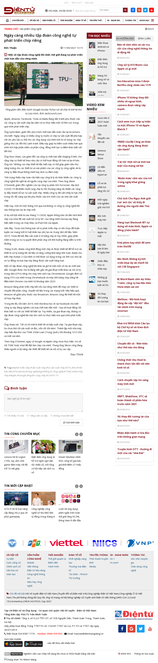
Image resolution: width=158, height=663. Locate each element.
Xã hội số (34, 20)
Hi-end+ (114, 562)
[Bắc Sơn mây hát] (99, 219)
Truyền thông (97, 20)
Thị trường (74, 578)
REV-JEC (89, 2)
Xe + (112, 558)
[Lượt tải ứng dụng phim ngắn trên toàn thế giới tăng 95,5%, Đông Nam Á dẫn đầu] (43, 507)
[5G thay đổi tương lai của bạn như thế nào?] (99, 297)
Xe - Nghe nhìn (114, 20)
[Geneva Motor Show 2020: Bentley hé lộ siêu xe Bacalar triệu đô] (99, 156)
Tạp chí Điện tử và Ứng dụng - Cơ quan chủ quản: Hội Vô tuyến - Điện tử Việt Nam (50, 610)
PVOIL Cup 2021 (43, 601)
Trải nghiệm (66, 20)
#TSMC (68, 371)
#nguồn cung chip (36, 375)
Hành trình (53, 566)
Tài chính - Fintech (78, 574)
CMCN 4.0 (28, 601)
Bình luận (144, 38)
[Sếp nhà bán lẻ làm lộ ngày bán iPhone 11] (99, 250)
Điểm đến (53, 562)
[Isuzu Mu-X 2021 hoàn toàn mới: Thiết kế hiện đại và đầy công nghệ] (99, 123)
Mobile (30, 562)
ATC (66, 2)
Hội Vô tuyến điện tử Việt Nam (41, 593)
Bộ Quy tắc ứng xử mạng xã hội (50, 597)
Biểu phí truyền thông (85, 10)
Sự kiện (10, 558)
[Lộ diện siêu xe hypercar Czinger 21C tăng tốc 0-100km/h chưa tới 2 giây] (99, 172)
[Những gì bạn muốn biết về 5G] (99, 282)
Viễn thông (32, 566)
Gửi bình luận (73, 422)
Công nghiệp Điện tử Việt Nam (103, 593)
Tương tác (130, 20)
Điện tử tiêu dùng (36, 570)
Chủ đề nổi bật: (17, 593)
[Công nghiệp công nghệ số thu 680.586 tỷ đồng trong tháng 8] (16, 505)
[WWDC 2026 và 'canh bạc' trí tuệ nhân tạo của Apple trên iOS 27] (71, 453)
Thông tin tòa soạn (144, 653)
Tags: (10, 367)
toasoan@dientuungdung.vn (88, 633)
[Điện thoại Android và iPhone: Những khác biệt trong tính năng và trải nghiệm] (99, 48)
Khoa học (144, 20)
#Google (21, 375)
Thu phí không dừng (22, 597)
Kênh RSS (125, 653)
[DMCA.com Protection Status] (13, 653)
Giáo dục (11, 574)
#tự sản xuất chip (55, 367)
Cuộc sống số (13, 562)
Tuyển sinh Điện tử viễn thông (100, 597)
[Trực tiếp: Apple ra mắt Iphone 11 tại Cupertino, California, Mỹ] (99, 233)
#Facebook (19, 371)
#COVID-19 (52, 375)
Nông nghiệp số (75, 597)
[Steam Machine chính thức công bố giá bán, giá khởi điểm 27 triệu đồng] (43, 455)
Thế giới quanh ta (57, 558)
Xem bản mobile (12, 639)
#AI (74, 367)
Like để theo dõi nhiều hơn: (61, 643)
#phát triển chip (21, 367)
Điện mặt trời (80, 593)
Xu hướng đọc (125, 38)
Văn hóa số (12, 570)
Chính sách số (13, 566)
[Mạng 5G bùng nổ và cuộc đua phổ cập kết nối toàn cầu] (99, 80)
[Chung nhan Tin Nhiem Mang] (20, 659)
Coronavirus (16, 601)
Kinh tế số (81, 20)
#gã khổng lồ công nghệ (50, 371)
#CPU (68, 367)
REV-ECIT (77, 2)
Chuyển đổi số (19, 20)
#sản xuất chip (38, 367)
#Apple (13, 375)
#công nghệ (31, 371)
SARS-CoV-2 (122, 597)
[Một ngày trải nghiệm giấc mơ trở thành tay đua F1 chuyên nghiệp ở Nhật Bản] (99, 205)
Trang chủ (7, 20)
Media (92, 566)
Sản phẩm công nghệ (50, 20)
